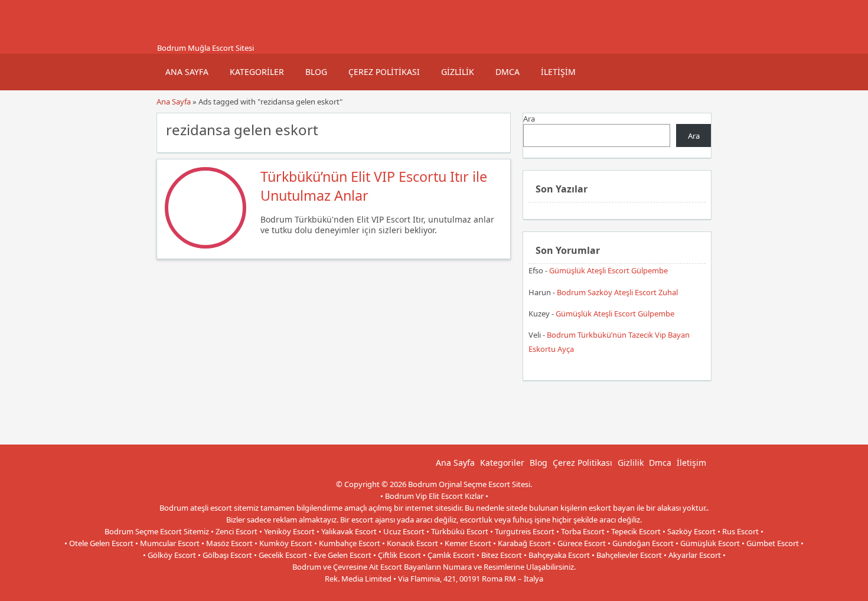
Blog (316, 71)
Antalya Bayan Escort (407, 590)
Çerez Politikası (384, 71)
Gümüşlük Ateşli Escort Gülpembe (608, 270)
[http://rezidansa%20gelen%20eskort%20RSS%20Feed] (496, 128)
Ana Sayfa (186, 71)
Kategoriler (257, 71)
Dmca (507, 71)
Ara (529, 118)
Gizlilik (457, 71)
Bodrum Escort (472, 590)
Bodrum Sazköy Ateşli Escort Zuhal (617, 292)
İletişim (558, 71)
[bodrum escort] (171, 37)
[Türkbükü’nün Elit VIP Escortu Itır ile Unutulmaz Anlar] (205, 245)
